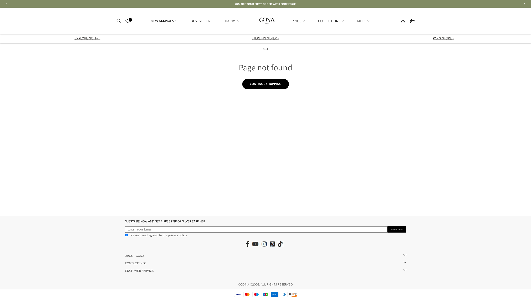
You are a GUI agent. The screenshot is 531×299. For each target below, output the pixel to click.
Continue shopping (265, 84)
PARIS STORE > (443, 38)
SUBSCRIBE (397, 229)
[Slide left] (6, 4)
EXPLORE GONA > (87, 38)
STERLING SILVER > (265, 38)
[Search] (118, 21)
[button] (164, 20)
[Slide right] (525, 4)
